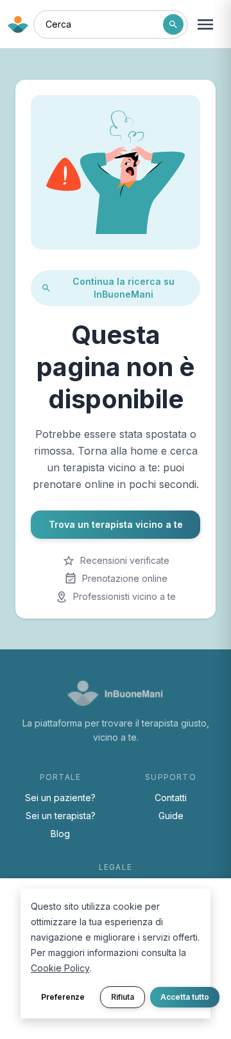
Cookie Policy (60, 967)
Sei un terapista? (61, 815)
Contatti (171, 797)
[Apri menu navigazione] (205, 24)
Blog (60, 833)
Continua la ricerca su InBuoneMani (124, 288)
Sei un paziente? (60, 797)
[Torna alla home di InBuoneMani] (18, 24)
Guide (171, 815)
